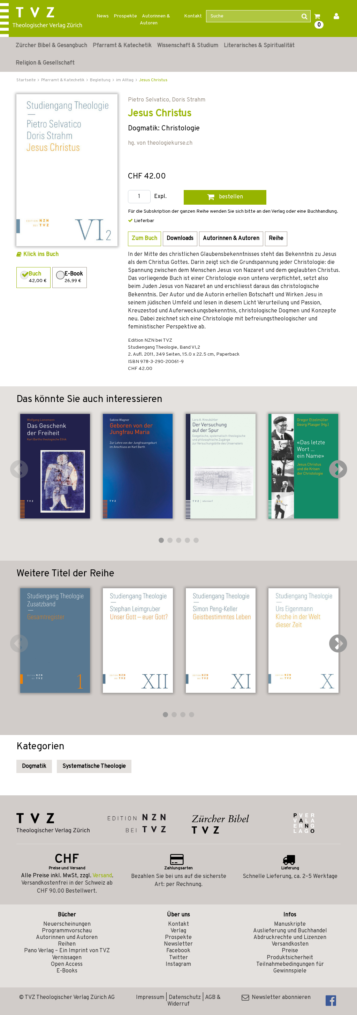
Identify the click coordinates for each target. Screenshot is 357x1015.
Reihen (67, 944)
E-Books (66, 971)
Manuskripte (290, 924)
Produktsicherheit (290, 957)
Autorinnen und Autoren (67, 937)
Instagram (178, 964)
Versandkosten (290, 944)
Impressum (150, 997)
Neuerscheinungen (67, 924)
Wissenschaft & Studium (187, 45)
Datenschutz (185, 997)
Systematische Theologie (94, 766)
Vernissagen (67, 957)
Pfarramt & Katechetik (122, 45)
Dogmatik (34, 766)
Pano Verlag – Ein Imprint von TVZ (67, 950)
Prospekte (125, 16)
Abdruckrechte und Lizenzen (289, 937)
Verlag (178, 930)
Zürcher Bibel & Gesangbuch (51, 45)
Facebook (178, 950)
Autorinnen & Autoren (155, 19)
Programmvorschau (67, 930)
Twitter (178, 957)
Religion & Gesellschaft (45, 63)
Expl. (160, 197)
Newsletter (178, 944)
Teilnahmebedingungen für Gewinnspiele (290, 968)
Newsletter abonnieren (280, 997)
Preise (290, 950)
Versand (102, 875)
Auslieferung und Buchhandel (290, 930)
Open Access (67, 964)
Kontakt (193, 16)
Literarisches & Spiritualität (259, 45)
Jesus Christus (153, 80)
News (103, 16)
